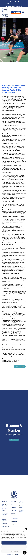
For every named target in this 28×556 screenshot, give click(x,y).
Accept (14, 542)
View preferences (14, 551)
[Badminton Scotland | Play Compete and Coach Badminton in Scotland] (5, 8)
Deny (14, 547)
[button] (26, 529)
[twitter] (10, 1)
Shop (14, 6)
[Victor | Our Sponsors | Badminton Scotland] (16, 11)
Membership (19, 6)
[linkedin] (15, 1)
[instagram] (13, 1)
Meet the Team (4, 509)
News (11, 6)
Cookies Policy (10, 554)
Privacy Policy (17, 554)
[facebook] (8, 1)
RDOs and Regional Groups (4, 515)
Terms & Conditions (22, 502)
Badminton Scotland (4, 505)
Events (7, 6)
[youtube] (18, 1)
